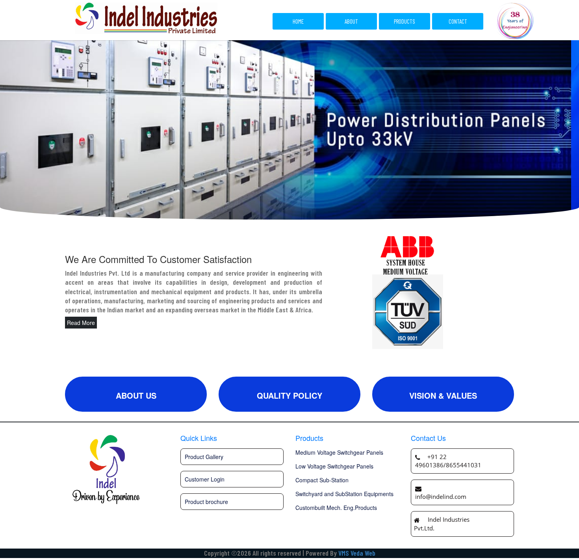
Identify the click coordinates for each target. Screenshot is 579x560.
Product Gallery (204, 457)
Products (404, 21)
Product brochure (206, 502)
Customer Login (205, 479)
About (351, 21)
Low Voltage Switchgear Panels (334, 466)
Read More (81, 323)
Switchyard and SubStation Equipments (344, 494)
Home (298, 21)
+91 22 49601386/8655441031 (448, 461)
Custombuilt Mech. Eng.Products (336, 507)
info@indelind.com (440, 496)
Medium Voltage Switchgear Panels (339, 452)
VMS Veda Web (356, 553)
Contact (458, 21)
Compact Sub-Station (322, 480)
